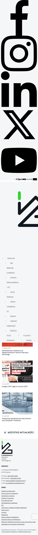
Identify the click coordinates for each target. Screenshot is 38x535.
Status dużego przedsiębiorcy (10, 517)
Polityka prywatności (7, 498)
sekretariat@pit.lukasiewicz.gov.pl (16, 480)
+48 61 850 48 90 (12, 476)
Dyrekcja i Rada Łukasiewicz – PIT (12, 282)
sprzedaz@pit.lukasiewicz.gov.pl (15, 483)
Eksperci (13, 316)
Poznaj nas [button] (11, 258)
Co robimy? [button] (27, 335)
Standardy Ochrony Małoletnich (10, 519)
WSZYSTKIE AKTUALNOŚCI (21, 432)
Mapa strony (5, 510)
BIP (2, 505)
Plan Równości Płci (7, 500)
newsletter (29, 179)
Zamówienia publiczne (7, 496)
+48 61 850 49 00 (15, 478)
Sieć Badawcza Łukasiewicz (11, 267)
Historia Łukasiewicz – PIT (11, 306)
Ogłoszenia (4, 515)
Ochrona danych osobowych (9, 493)
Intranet (3, 512)
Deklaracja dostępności (8, 491)
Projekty (29, 340)
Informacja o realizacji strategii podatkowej (14, 507)
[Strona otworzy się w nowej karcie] (16, 179)
